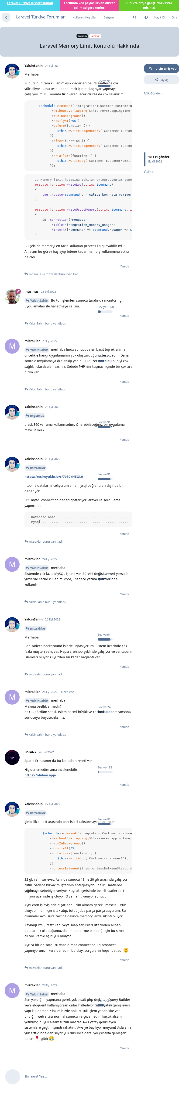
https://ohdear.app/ (40, 775)
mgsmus (37, 415)
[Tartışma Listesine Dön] (6, 17)
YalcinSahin (39, 300)
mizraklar (37, 468)
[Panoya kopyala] (128, 104)
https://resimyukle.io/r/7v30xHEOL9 (53, 476)
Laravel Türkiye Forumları (41, 17)
